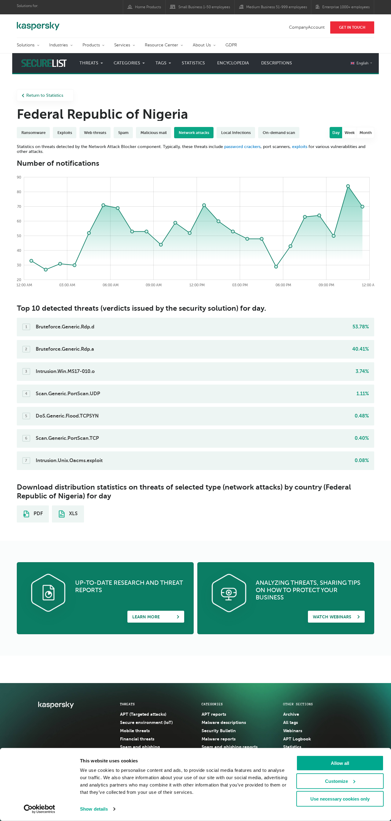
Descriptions (276, 63)
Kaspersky (38, 22)
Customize (336, 780)
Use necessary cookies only (340, 798)
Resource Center (161, 45)
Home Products (148, 7)
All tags (290, 722)
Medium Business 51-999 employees (276, 7)
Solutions (26, 45)
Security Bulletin (219, 730)
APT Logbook (297, 738)
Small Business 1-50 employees (204, 7)
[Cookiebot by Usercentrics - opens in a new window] (39, 809)
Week (350, 132)
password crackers (242, 146)
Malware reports (219, 738)
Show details (94, 809)
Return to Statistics (44, 95)
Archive (291, 714)
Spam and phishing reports (230, 746)
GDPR (231, 45)
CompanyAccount (307, 27)
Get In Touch (352, 27)
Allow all (340, 763)
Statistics (193, 63)
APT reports (214, 714)
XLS (73, 513)
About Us (202, 45)
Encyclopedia (233, 63)
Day (336, 132)
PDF (37, 513)
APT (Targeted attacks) (143, 714)
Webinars (292, 730)
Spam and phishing (140, 746)
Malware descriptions (224, 722)
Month (366, 132)
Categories (212, 704)
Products (91, 45)
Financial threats (137, 738)
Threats (127, 704)
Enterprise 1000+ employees (346, 7)
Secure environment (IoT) (146, 722)
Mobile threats (135, 730)
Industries (58, 45)
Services (122, 45)
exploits (299, 146)
